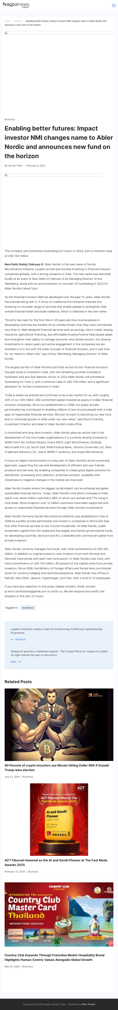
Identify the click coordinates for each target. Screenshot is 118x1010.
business (27, 607)
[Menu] (114, 5)
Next (13, 661)
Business (10, 119)
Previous (20, 639)
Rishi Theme (88, 1004)
